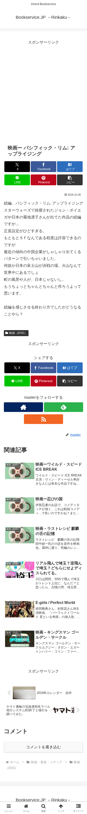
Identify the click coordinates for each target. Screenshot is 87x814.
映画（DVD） (18, 333)
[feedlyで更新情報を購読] (63, 407)
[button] (70, 179)
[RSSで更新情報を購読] (43, 419)
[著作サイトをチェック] (23, 407)
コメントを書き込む (43, 747)
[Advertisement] (43, 89)
